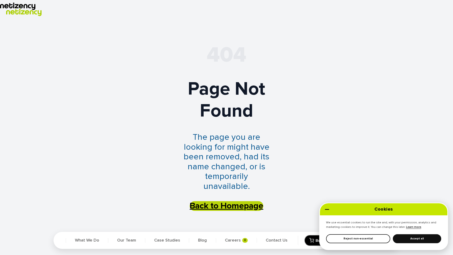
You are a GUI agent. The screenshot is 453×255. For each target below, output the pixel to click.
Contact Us (276, 240)
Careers (235, 240)
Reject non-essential (358, 238)
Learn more (413, 227)
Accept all (417, 238)
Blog (202, 240)
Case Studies (167, 240)
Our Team (126, 240)
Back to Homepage (226, 206)
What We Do (87, 240)
